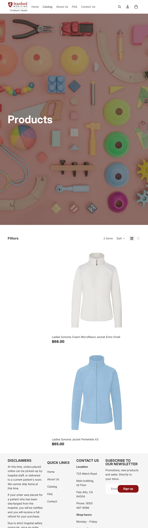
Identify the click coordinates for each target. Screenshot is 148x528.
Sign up (128, 488)
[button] (121, 238)
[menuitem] (35, 7)
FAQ (50, 494)
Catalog (52, 486)
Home (51, 471)
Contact (52, 501)
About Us (53, 479)
